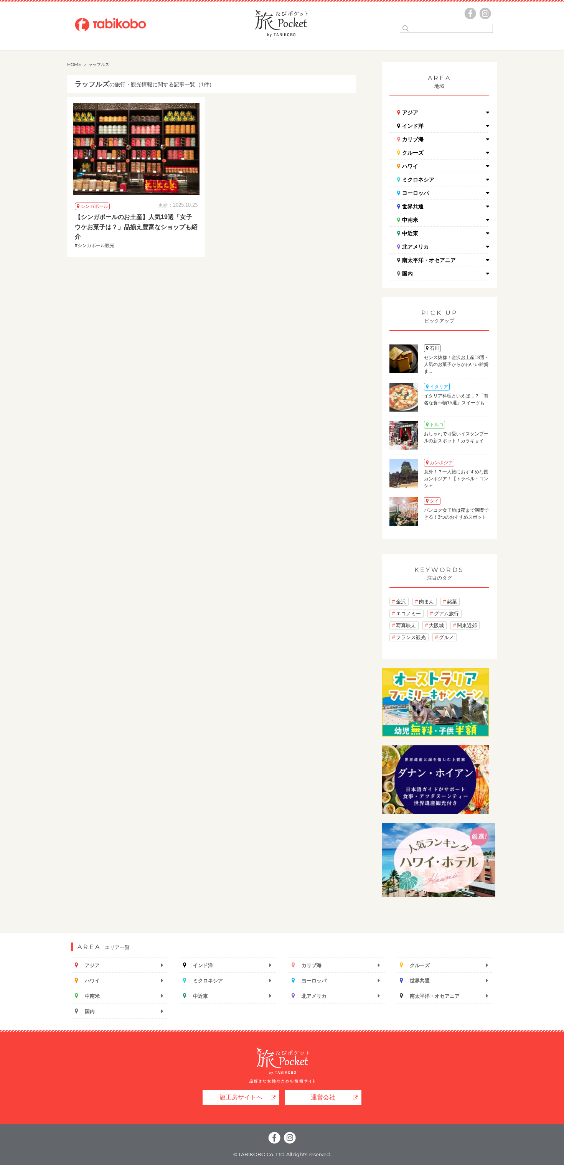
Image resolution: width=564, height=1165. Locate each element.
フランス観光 (411, 637)
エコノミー (408, 613)
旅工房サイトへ (240, 1097)
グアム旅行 (446, 613)
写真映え (406, 625)
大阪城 (436, 625)
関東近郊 (467, 625)
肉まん (426, 602)
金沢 (401, 602)
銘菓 (452, 602)
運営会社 (323, 1097)
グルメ (446, 637)
